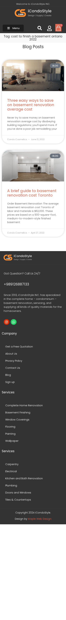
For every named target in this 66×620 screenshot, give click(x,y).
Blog (8, 375)
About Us (11, 353)
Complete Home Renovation (24, 405)
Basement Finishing (17, 412)
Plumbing (11, 485)
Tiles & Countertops (18, 499)
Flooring (10, 426)
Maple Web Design (39, 519)
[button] (13, 28)
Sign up (10, 382)
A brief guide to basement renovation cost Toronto (31, 193)
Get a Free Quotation (19, 346)
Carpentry (11, 464)
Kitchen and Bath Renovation (24, 478)
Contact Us (12, 368)
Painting (10, 434)
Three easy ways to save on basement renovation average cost (30, 105)
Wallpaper (11, 441)
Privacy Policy (13, 361)
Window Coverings (17, 419)
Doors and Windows (18, 492)
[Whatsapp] (13, 322)
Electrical (11, 471)
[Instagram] (6, 322)
